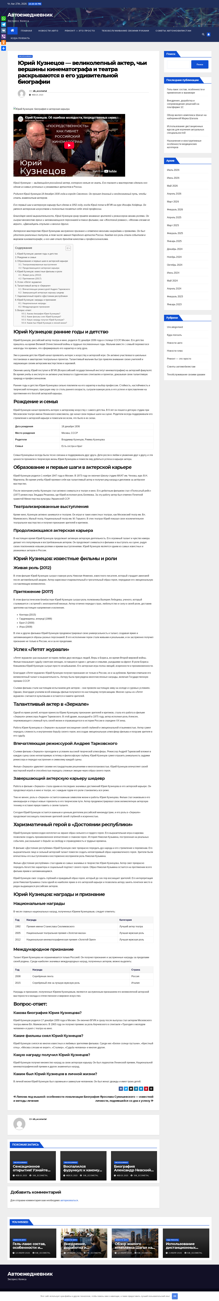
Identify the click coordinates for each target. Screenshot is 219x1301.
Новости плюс (175, 351)
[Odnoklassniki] (4, 42)
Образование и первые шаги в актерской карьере (42, 261)
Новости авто (48, 30)
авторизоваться (69, 1200)
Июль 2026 (173, 170)
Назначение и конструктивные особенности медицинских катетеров (184, 144)
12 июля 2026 (74, 1253)
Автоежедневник (29, 15)
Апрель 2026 (174, 193)
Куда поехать (20, 38)
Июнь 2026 (173, 178)
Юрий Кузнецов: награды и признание (36, 300)
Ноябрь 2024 (174, 257)
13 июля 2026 (23, 1253)
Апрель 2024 (174, 288)
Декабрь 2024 (174, 249)
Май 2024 (172, 280)
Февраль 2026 (175, 209)
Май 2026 (172, 186)
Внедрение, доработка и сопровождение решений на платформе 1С (183, 103)
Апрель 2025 (174, 217)
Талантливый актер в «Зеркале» (34, 285)
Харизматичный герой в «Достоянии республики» (42, 296)
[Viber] (4, 36)
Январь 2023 (174, 304)
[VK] (4, 30)
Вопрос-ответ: (24, 310)
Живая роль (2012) (31, 275)
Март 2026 (173, 201)
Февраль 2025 (175, 233)
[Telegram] (4, 24)
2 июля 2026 (175, 1253)
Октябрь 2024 (174, 265)
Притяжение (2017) (31, 278)
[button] (203, 34)
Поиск (170, 54)
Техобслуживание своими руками (125, 30)
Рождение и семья (26, 257)
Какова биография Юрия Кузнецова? (43, 314)
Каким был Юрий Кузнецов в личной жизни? (47, 323)
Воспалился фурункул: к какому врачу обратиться (81, 1170)
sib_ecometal (40, 91)
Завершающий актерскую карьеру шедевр (43, 292)
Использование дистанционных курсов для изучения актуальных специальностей (185, 129)
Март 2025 (173, 225)
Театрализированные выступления (39, 264)
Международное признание (36, 307)
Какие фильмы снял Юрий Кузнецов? (44, 317)
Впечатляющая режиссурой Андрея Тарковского (46, 289)
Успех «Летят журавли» (29, 282)
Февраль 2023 (175, 296)
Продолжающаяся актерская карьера (40, 268)
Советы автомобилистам (173, 30)
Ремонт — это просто (80, 30)
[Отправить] (4, 48)
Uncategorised (25, 56)
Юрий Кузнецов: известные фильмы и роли (39, 271)
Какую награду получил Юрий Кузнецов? (45, 320)
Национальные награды (34, 303)
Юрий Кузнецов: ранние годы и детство (37, 253)
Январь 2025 (174, 241)
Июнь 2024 (173, 273)
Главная (26, 30)
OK (174, 1296)
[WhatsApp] (4, 18)
